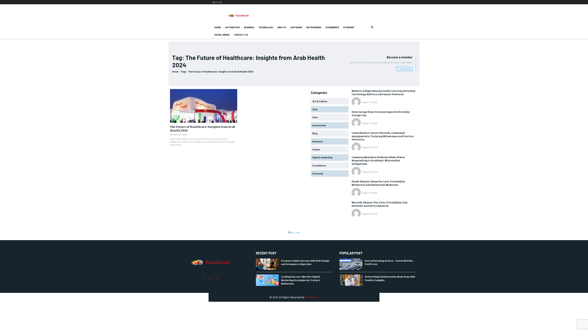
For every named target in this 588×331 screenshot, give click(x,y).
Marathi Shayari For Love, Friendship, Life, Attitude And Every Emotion (380, 203)
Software (296, 27)
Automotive (232, 27)
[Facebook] (203, 278)
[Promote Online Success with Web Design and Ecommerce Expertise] (267, 264)
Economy (348, 27)
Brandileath (311, 297)
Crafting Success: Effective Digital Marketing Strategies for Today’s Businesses (300, 280)
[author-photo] (357, 102)
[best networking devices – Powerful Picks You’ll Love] (350, 264)
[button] (372, 27)
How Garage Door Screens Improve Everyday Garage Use (381, 113)
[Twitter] (217, 278)
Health (281, 27)
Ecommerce (332, 27)
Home (217, 27)
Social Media (222, 34)
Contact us (241, 34)
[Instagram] (210, 278)
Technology (265, 27)
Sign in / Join (217, 2)
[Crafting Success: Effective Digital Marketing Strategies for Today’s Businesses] (267, 280)
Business (249, 27)
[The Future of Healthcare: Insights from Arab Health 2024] (203, 106)
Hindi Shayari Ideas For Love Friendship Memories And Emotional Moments (378, 182)
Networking (313, 27)
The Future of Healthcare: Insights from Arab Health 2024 (202, 128)
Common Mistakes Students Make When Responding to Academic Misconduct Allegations (378, 160)
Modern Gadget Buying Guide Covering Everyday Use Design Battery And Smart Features (383, 92)
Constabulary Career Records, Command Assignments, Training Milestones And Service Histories (383, 136)
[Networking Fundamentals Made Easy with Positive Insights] (350, 280)
